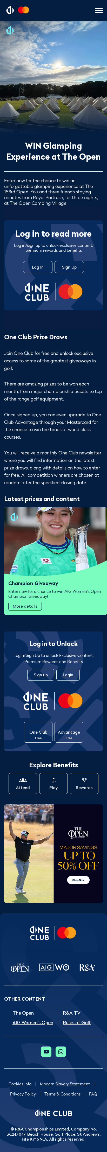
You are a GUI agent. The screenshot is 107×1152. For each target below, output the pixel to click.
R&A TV (72, 1013)
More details (25, 606)
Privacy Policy (23, 1094)
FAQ (93, 1094)
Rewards (84, 787)
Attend (23, 787)
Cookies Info (20, 1083)
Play (53, 787)
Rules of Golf (77, 1022)
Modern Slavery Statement (65, 1083)
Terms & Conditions (62, 1094)
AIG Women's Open (32, 1022)
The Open (23, 1013)
